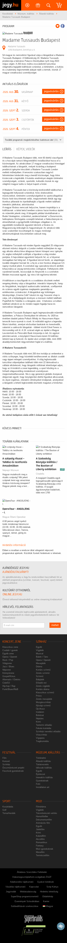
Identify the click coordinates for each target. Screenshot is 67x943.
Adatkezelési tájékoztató (21, 882)
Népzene (6, 670)
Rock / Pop (7, 660)
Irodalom (40, 712)
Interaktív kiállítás (44, 777)
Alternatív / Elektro (11, 679)
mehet (55, 625)
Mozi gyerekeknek (44, 849)
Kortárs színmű (43, 670)
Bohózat (40, 715)
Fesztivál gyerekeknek (13, 771)
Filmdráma (41, 806)
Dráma (39, 666)
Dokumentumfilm (44, 819)
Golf (4, 810)
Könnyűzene (8, 673)
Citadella (40, 474)
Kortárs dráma (42, 689)
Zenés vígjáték (43, 686)
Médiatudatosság (28, 891)
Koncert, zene (11, 641)
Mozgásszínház (43, 702)
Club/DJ (6, 683)
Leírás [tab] (6, 149)
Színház (41, 641)
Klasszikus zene (10, 647)
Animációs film (43, 823)
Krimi (38, 722)
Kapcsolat (34, 887)
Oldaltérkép (47, 896)
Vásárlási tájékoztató (15, 887)
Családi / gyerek (10, 650)
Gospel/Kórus (8, 676)
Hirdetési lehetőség (49, 891)
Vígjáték (40, 650)
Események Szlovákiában (27, 901)
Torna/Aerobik (8, 813)
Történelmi (41, 758)
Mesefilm (40, 852)
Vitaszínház (41, 735)
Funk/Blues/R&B (10, 689)
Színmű (39, 676)
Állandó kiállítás (43, 761)
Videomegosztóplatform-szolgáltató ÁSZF (32, 877)
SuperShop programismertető (24, 896)
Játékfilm (40, 829)
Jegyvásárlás (51, 91)
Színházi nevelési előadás (48, 731)
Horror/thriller (42, 816)
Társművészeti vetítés (46, 813)
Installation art (42, 787)
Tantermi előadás (44, 725)
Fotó (38, 784)
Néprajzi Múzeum (10, 470)
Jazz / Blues (8, 666)
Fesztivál (9, 752)
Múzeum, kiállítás (48, 752)
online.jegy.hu (12, 594)
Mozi (39, 801)
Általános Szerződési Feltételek (32, 872)
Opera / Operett (9, 657)
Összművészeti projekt (13, 767)
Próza (38, 696)
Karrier (46, 901)
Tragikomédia (42, 741)
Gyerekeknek (42, 780)
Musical (39, 653)
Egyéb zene (8, 653)
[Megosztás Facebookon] (63, 26)
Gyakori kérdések (45, 882)
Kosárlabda (7, 806)
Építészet (40, 774)
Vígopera (40, 738)
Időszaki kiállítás (44, 767)
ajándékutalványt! (15, 572)
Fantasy (40, 845)
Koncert (6, 761)
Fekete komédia (43, 728)
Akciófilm (40, 839)
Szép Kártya (52, 887)
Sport (6, 801)
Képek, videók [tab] (25, 149)
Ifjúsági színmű (43, 705)
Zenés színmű (42, 673)
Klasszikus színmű (45, 692)
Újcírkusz (40, 709)
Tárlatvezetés (42, 764)
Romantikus (41, 842)
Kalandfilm (41, 836)
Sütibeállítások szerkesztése (24, 906)
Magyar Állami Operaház (14, 517)
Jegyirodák (11, 891)
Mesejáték (41, 663)
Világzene (7, 663)
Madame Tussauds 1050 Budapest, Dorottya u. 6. (21, 48)
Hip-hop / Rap (8, 686)
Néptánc (40, 718)
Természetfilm (42, 855)
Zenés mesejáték (44, 699)
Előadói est (41, 683)
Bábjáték (40, 679)
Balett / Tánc (42, 657)
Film (4, 758)
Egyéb (39, 647)
